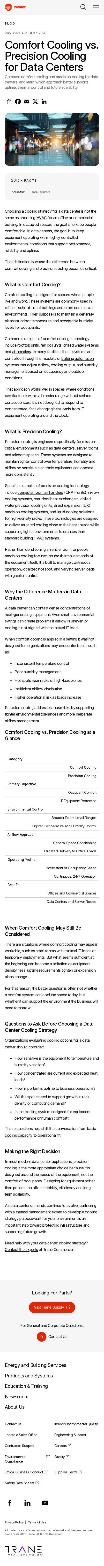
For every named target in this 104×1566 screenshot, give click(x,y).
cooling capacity (18, 1135)
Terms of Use (37, 1522)
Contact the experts (21, 1249)
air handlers (21, 351)
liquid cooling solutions (75, 511)
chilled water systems (81, 345)
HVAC (41, 217)
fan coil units (51, 345)
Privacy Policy (14, 1522)
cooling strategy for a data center (52, 211)
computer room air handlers (40, 492)
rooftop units (28, 345)
